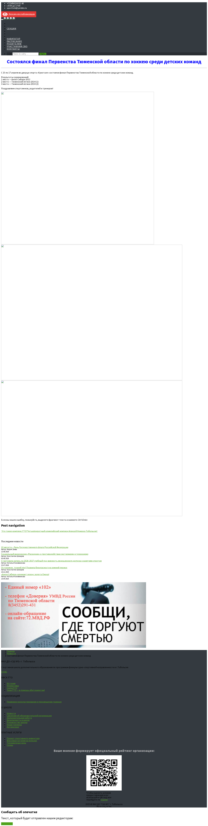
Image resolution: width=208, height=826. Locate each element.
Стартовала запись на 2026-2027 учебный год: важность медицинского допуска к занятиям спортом (51, 560)
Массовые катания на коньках (22, 740)
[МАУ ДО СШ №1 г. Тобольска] (9, 18)
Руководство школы (17, 722)
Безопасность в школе (18, 720)
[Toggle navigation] (2, 19)
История (11, 683)
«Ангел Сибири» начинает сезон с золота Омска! (25, 574)
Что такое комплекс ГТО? (14, 531)
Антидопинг (13, 726)
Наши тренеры (14, 724)
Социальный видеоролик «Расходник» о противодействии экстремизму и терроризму (44, 554)
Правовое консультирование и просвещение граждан (34, 701)
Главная (11, 651)
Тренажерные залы (16, 742)
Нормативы (13, 685)
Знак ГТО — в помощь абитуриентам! (26, 690)
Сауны (10, 745)
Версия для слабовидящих (21, 14)
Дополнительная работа (19, 717)
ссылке (104, 799)
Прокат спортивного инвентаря (23, 738)
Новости (11, 653)
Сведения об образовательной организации (29, 715)
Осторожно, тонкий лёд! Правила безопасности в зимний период (34, 567)
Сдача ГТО (12, 687)
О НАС (4, 671)
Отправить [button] (7, 823)
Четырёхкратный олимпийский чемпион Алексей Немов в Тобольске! (62, 531)
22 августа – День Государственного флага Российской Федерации (34, 547)
